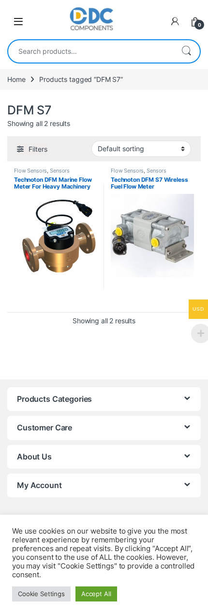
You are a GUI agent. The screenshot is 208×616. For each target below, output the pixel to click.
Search (186, 51)
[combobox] (90, 51)
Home (16, 79)
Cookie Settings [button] (41, 594)
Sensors (60, 170)
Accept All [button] (96, 594)
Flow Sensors (30, 170)
